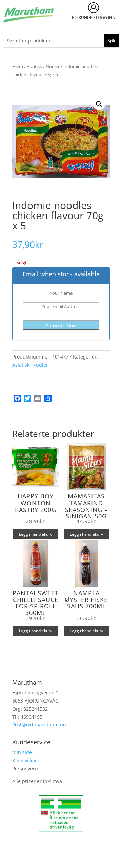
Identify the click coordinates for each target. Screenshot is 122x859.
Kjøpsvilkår (24, 760)
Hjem (17, 66)
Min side (22, 752)
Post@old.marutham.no (39, 724)
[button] (99, 104)
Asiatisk (34, 66)
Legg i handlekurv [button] (35, 534)
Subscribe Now (61, 326)
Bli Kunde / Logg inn (93, 17)
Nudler (53, 66)
